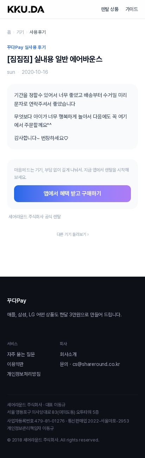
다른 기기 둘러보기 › (73, 234)
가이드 (132, 9)
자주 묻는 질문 (20, 354)
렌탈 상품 (110, 9)
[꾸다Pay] (26, 9)
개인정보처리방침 (23, 374)
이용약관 (15, 364)
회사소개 (68, 354)
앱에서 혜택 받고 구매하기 (72, 193)
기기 (20, 32)
